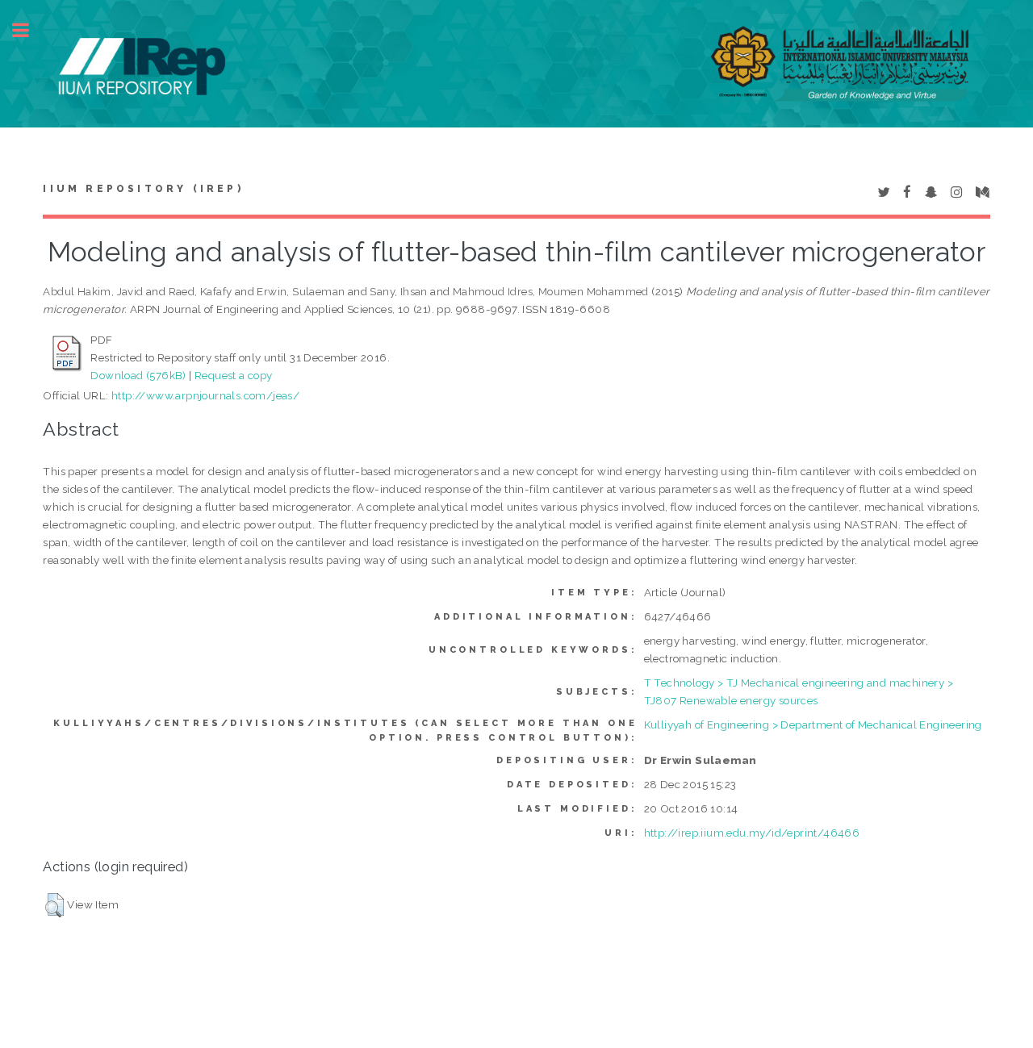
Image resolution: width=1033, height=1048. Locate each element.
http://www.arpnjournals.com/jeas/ (205, 395)
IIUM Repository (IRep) (143, 188)
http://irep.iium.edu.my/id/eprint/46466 (752, 832)
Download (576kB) (138, 375)
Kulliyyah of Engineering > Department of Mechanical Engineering (813, 724)
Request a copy (233, 375)
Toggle (29, 30)
